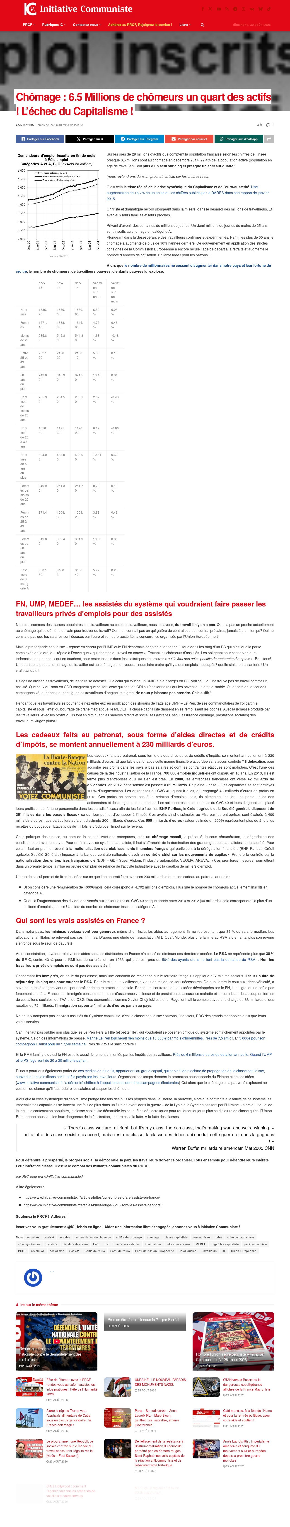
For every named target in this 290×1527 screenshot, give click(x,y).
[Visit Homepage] (77, 9)
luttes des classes (179, 1244)
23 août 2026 (234, 1426)
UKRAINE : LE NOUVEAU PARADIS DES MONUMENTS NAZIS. (160, 1382)
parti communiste (255, 1244)
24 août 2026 (234, 1395)
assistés (64, 1237)
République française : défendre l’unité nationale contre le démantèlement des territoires (50, 1354)
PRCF (27, 24)
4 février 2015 (25, 125)
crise (219, 1237)
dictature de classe (75, 1244)
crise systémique (29, 1244)
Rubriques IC (52, 24)
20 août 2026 (146, 1492)
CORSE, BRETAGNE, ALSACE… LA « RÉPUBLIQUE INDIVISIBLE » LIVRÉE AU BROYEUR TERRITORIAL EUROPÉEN (248, 1488)
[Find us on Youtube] (219, 9)
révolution (38, 1251)
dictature (52, 1244)
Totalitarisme (188, 1251)
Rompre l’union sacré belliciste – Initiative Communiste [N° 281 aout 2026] (229, 1356)
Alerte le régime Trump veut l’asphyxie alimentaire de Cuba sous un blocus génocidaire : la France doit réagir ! (68, 1417)
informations (153, 1244)
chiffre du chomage (129, 1237)
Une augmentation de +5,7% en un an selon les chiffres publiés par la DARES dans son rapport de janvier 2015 (188, 192)
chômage (153, 1237)
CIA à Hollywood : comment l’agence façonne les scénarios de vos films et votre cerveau (70, 1486)
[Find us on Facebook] (202, 9)
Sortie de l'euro (95, 1251)
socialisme (57, 1251)
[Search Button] (202, 24)
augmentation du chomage (93, 1237)
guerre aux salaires (127, 1244)
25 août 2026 (146, 1390)
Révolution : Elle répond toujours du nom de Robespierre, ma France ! (158, 1517)
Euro (96, 1244)
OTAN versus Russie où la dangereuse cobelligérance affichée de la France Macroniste (246, 1384)
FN (107, 1244)
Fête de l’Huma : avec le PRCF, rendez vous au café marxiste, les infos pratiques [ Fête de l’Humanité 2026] (71, 1386)
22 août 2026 (234, 1466)
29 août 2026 (31, 1366)
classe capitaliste (176, 1237)
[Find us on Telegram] (235, 9)
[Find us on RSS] (227, 9)
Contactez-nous (85, 24)
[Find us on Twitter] (210, 9)
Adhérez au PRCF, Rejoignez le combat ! (140, 24)
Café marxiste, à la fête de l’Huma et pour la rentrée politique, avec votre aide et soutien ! (247, 1415)
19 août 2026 (234, 1501)
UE (224, 1251)
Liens (183, 24)
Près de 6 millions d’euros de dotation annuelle (210, 1054)
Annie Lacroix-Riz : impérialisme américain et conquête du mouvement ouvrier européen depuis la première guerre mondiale (246, 1451)
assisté (49, 1237)
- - (52, 1271)
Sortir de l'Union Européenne (154, 1251)
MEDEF (201, 1244)
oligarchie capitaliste (225, 1244)
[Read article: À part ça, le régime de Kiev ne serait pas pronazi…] (117, 1489)
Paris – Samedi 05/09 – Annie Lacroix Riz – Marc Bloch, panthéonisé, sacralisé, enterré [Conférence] (157, 1417)
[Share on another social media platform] (269, 139)
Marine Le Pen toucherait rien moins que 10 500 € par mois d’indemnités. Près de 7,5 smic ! (160, 1038)
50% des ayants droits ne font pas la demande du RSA (208, 959)
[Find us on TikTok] (269, 9)
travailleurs (209, 1251)
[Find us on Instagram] (243, 9)
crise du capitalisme (240, 1237)
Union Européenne (243, 1251)
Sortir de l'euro (120, 1251)
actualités (33, 1237)
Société (74, 1251)
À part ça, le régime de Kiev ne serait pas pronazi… (157, 1483)
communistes (202, 1237)
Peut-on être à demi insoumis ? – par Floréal (143, 1319)
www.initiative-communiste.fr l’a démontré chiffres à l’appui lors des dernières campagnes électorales (98, 1082)
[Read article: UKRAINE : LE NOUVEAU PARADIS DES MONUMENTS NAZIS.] (117, 1387)
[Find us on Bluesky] (261, 9)
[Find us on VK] (252, 9)
